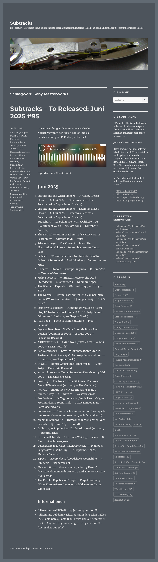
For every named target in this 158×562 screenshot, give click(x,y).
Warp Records (123, 489)
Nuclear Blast (122, 424)
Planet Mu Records (125, 435)
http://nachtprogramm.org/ (130, 200)
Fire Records (122, 365)
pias (118, 430)
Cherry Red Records (125, 327)
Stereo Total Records (126, 467)
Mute (21, 168)
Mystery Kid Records (20, 171)
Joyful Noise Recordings (128, 386)
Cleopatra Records (125, 333)
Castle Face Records (125, 316)
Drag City (120, 354)
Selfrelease (121, 457)
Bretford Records (124, 290)
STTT (26, 187)
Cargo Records (123, 306)
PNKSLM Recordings (126, 440)
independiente (17, 142)
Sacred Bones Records (127, 451)
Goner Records (123, 376)
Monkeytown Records (126, 403)
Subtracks (21, 23)
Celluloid (14, 132)
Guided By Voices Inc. (126, 381)
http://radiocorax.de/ (126, 191)
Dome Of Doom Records (128, 349)
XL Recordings (123, 494)
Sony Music (121, 462)
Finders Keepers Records (128, 360)
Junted (13, 145)
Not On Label (17, 174)
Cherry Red (121, 322)
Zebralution (122, 500)
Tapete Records (123, 478)
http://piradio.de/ (124, 194)
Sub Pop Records (124, 473)
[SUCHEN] (145, 100)
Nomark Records (124, 413)
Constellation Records (126, 343)
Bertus (119, 284)
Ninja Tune (134, 408)
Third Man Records (125, 483)
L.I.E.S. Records (123, 392)
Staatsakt (138, 462)
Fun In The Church (125, 370)
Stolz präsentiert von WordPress (39, 548)
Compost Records (124, 338)
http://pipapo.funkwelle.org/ (130, 197)
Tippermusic (16, 207)
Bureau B (121, 295)
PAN (137, 424)
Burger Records (123, 300)
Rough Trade (135, 446)
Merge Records (123, 397)
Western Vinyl (17, 210)
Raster (119, 446)
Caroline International (127, 311)
